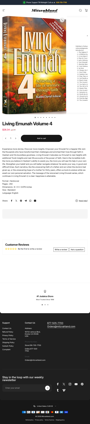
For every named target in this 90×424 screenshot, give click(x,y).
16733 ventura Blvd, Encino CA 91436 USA (32, 334)
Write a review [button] (61, 249)
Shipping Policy (8, 342)
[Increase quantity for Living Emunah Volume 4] (16, 138)
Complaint (6, 349)
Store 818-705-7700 (33, 345)
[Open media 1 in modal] (62, 20)
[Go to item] (35, 117)
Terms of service (49, 420)
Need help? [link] (83, 201)
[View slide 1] (42, 304)
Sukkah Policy (7, 346)
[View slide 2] (45, 304)
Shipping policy (60, 420)
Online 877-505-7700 (31, 350)
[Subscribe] (47, 388)
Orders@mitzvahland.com (35, 360)
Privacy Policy (7, 335)
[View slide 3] (47, 304)
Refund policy (30, 420)
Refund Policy (7, 332)
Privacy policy (39, 420)
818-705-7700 (61, 2)
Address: (28, 328)
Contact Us (6, 328)
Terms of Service (9, 339)
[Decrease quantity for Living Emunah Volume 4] (5, 138)
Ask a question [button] (77, 249)
